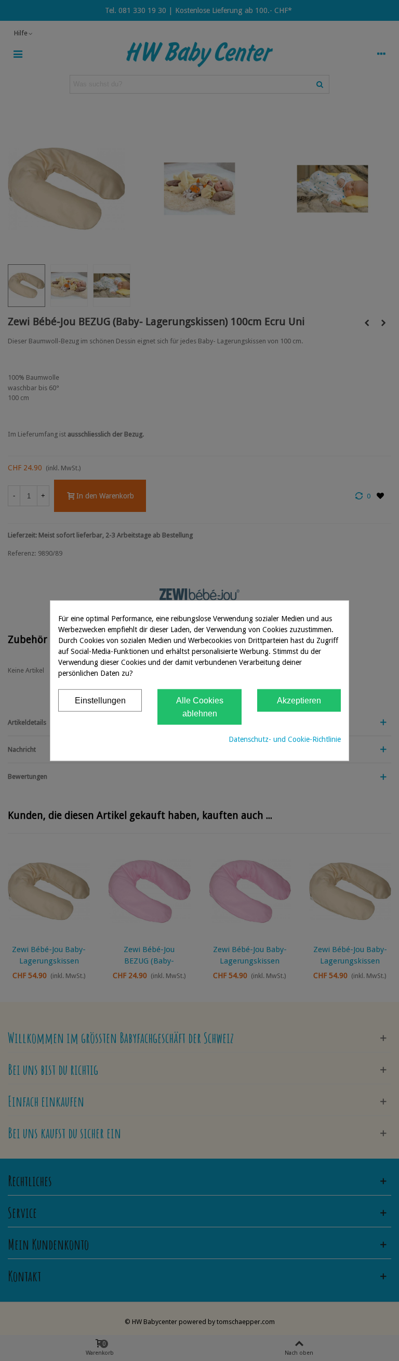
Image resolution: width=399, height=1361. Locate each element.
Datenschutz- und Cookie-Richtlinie (285, 739)
